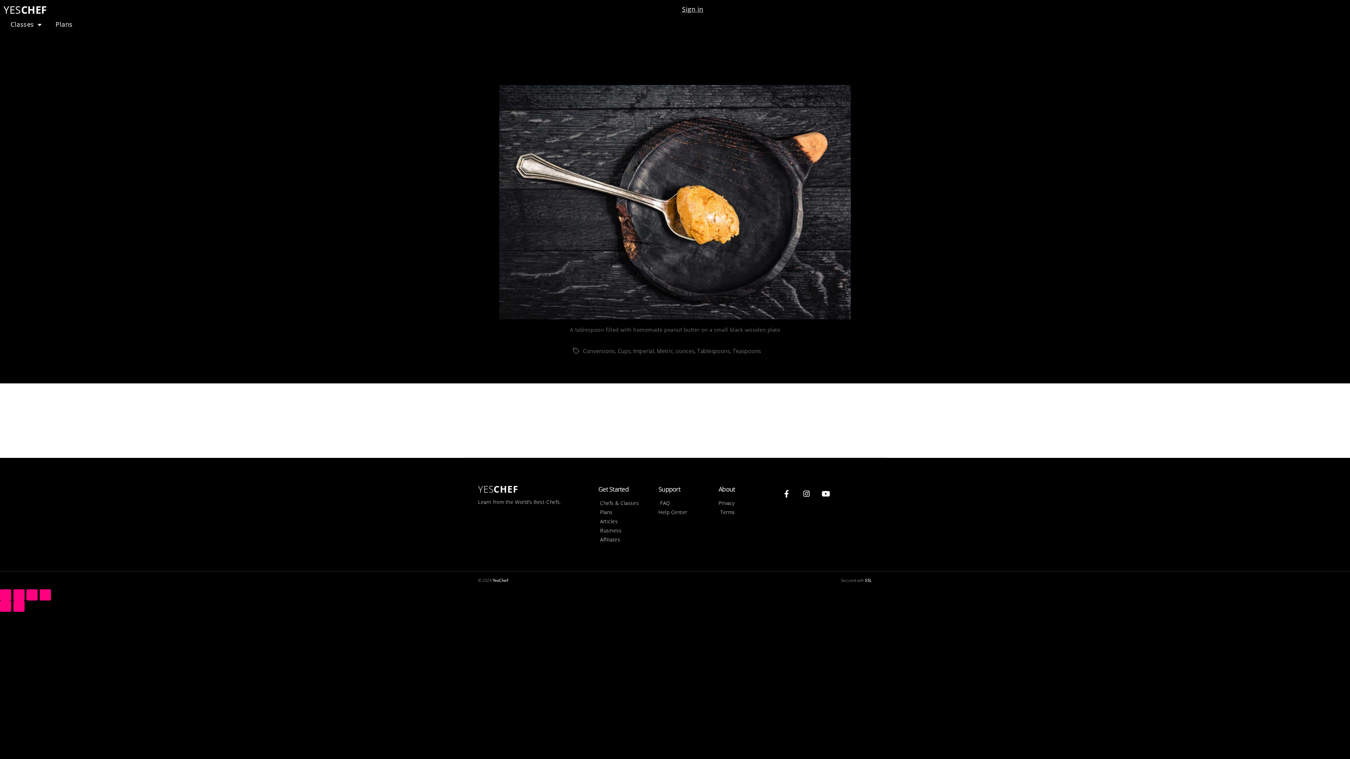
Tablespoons (713, 351)
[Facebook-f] (787, 494)
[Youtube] (826, 494)
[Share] (19, 595)
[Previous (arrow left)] (5, 606)
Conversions (599, 351)
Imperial (643, 351)
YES (25, 10)
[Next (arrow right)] (19, 606)
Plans (64, 24)
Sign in (692, 9)
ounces (685, 351)
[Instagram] (806, 494)
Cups (624, 351)
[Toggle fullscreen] (32, 595)
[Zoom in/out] (45, 595)
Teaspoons (747, 351)
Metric (665, 351)
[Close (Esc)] (5, 595)
